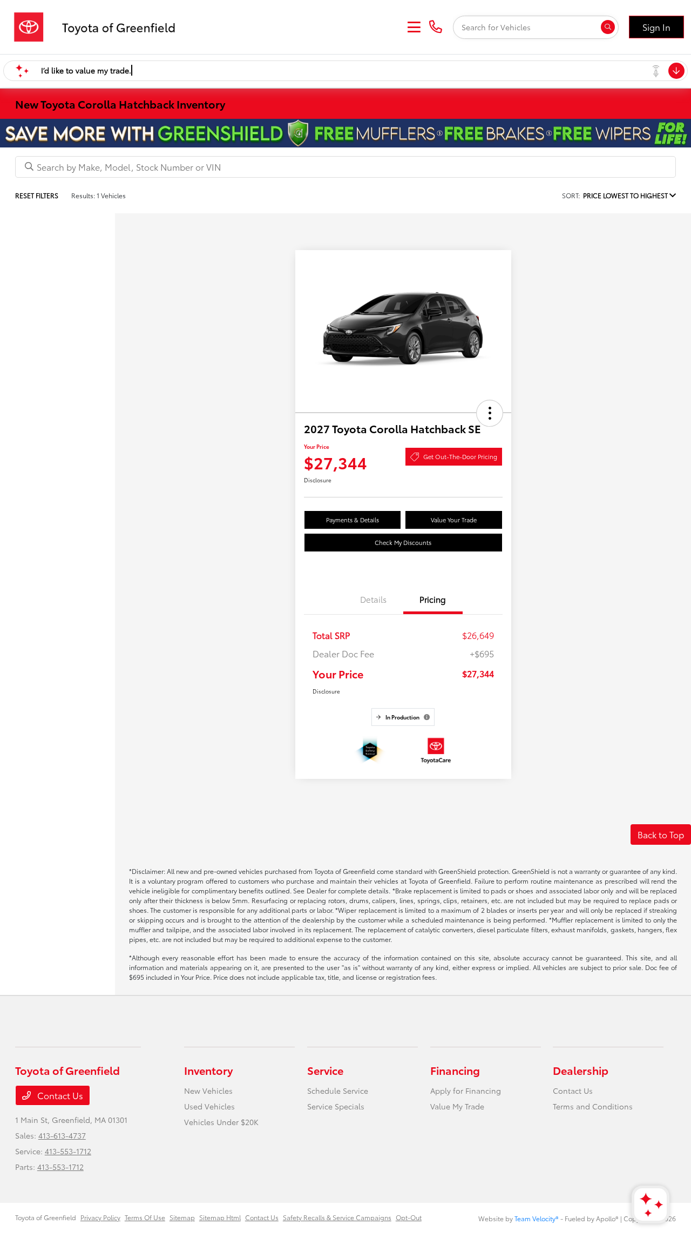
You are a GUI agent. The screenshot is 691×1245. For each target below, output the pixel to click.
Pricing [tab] (432, 599)
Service (325, 1070)
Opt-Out (409, 1217)
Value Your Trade (454, 519)
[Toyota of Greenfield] (100, 25)
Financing (455, 1070)
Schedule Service (337, 1090)
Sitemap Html (220, 1217)
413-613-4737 (62, 1135)
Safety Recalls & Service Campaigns (337, 1217)
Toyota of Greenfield (45, 1217)
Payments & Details (352, 519)
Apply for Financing (465, 1090)
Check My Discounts (403, 542)
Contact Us (59, 1095)
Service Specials (335, 1106)
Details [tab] (373, 599)
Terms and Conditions (593, 1106)
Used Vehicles (209, 1106)
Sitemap (182, 1217)
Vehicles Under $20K (221, 1121)
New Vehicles (208, 1090)
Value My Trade (457, 1106)
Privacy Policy (100, 1217)
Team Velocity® (536, 1218)
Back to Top (661, 834)
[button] (489, 413)
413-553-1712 (68, 1151)
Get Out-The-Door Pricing (460, 456)
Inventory (208, 1070)
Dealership (580, 1070)
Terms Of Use (145, 1217)
